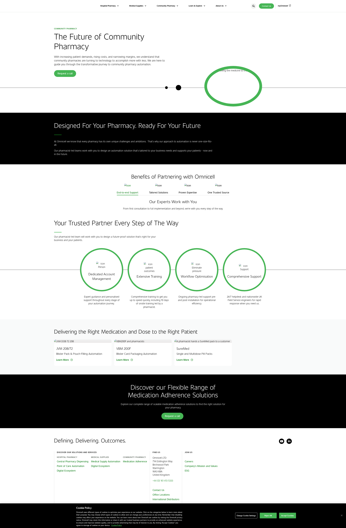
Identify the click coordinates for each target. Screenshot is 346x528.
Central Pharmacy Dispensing (72, 461)
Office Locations (161, 494)
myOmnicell (283, 5)
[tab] (127, 189)
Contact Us (266, 6)
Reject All (268, 515)
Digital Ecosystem (66, 470)
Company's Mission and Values (201, 466)
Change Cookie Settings (246, 515)
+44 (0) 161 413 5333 (163, 480)
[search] (253, 6)
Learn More (62, 359)
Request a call (65, 73)
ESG (187, 470)
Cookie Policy (116, 525)
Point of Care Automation (70, 466)
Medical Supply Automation (105, 461)
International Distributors (166, 499)
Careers (189, 461)
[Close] (342, 515)
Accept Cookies (287, 515)
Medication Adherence (135, 461)
